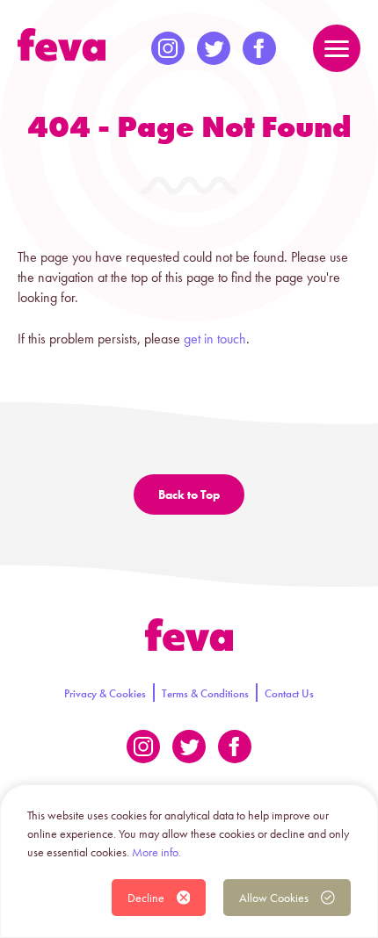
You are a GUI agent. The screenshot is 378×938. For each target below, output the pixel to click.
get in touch (215, 338)
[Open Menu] (336, 48)
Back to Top (189, 494)
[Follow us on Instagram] (168, 48)
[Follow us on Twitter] (213, 48)
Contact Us (289, 693)
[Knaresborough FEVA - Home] (61, 44)
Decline (145, 898)
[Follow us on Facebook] (259, 48)
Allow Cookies (274, 898)
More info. (156, 852)
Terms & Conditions (205, 693)
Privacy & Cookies (105, 693)
